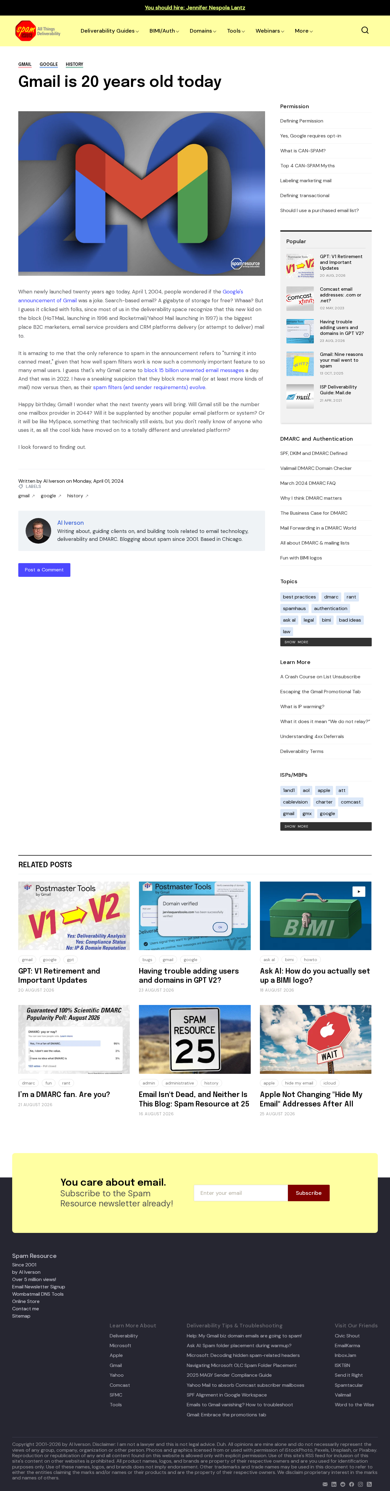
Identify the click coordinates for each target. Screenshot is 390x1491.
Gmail (116, 1365)
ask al (289, 620)
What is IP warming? (302, 706)
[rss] (368, 1483)
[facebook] (350, 1483)
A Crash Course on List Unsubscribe (320, 676)
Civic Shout (347, 1336)
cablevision (295, 802)
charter (324, 802)
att (342, 790)
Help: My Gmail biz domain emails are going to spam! (244, 1336)
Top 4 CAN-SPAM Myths (307, 165)
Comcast (120, 1385)
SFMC (116, 1395)
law (286, 631)
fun (48, 1083)
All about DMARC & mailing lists (314, 543)
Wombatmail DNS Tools (38, 1294)
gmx (307, 813)
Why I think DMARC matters (311, 498)
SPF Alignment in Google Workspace (227, 1395)
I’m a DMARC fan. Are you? (64, 1095)
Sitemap (21, 1316)
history (74, 64)
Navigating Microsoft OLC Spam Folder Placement (242, 1365)
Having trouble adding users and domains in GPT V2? (342, 327)
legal (309, 620)
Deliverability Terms (302, 751)
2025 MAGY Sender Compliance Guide (229, 1375)
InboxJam (345, 1355)
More (302, 30)
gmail (25, 64)
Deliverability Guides (108, 30)
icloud (330, 1083)
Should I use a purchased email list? (319, 210)
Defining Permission (301, 121)
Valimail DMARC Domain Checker (316, 468)
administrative (179, 1083)
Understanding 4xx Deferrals (312, 736)
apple (324, 790)
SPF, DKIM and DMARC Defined (313, 453)
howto (310, 959)
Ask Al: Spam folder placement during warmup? (239, 1345)
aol (306, 790)
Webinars (268, 30)
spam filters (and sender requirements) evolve (149, 387)
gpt (70, 959)
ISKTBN (342, 1365)
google (49, 64)
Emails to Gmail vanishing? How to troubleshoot (240, 1405)
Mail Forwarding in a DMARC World (318, 528)
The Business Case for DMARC (313, 513)
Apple (116, 1355)
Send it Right (349, 1375)
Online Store (26, 1301)
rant (351, 597)
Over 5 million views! (34, 1279)
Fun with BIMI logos (301, 558)
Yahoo (117, 1375)
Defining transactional (304, 195)
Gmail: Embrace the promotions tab (226, 1415)
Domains (201, 30)
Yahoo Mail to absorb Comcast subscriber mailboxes (245, 1385)
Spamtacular (349, 1385)
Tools (234, 30)
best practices (299, 597)
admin (149, 1083)
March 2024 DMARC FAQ (308, 483)
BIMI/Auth (162, 30)
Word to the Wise (354, 1405)
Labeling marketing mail (306, 180)
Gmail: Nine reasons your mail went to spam (341, 360)
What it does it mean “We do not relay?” (325, 721)
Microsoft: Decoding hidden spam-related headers (243, 1355)
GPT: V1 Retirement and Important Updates (341, 262)
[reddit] (341, 1483)
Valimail (343, 1395)
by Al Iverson (26, 1272)
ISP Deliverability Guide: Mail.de (338, 390)
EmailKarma (347, 1345)
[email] (324, 1483)
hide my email (299, 1083)
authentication (330, 608)
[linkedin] (332, 1483)
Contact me (25, 1308)
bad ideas (350, 620)
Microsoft (120, 1345)
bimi (326, 620)
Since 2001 (24, 1265)
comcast (351, 802)
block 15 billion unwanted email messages (194, 370)
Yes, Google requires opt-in (310, 136)
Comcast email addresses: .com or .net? (340, 295)
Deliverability (124, 1336)
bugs (147, 959)
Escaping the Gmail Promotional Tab (320, 691)
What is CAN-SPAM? (303, 150)
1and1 (289, 790)
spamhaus (294, 608)
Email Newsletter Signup (38, 1286)
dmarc (331, 597)
